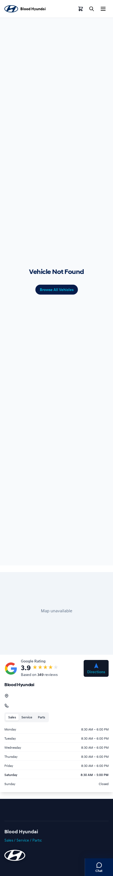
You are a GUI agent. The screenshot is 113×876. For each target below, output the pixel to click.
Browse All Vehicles (57, 289)
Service (26, 717)
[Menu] (103, 8)
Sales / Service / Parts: (23, 840)
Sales (12, 717)
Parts (41, 717)
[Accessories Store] (81, 9)
